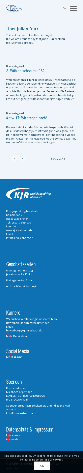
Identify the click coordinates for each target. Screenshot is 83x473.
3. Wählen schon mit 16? (25, 70)
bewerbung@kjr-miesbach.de (24, 330)
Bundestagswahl (15, 66)
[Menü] (71, 8)
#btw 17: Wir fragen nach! (26, 118)
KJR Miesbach (14, 356)
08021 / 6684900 (21, 222)
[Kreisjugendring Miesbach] (34, 8)
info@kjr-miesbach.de (19, 238)
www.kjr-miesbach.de (19, 230)
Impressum (13, 435)
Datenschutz (14, 439)
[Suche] (62, 8)
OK (42, 466)
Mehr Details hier (16, 336)
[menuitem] (62, 8)
